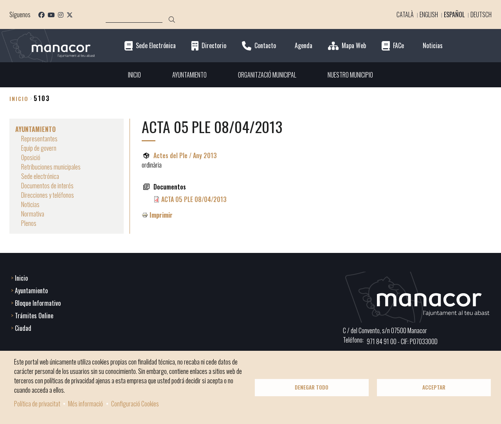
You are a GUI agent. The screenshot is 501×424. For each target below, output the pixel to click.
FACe (398, 45)
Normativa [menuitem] (32, 213)
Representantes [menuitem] (39, 138)
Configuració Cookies (135, 403)
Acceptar (433, 387)
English (429, 14)
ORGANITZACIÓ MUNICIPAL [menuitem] (267, 74)
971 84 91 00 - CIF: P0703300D (402, 341)
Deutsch (481, 14)
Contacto (265, 45)
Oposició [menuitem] (30, 157)
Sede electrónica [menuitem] (40, 176)
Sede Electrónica (156, 45)
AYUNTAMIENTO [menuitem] (189, 74)
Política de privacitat (37, 403)
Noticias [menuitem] (30, 204)
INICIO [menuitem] (134, 74)
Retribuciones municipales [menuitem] (51, 166)
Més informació (85, 403)
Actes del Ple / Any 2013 (185, 155)
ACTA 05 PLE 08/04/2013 (194, 199)
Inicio (19, 98)
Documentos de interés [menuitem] (47, 185)
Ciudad (23, 328)
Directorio (214, 45)
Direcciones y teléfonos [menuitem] (47, 195)
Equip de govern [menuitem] (38, 148)
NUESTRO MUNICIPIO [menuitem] (350, 74)
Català (405, 14)
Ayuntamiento (31, 290)
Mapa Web (354, 45)
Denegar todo (311, 387)
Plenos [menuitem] (28, 223)
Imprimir (161, 215)
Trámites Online (34, 315)
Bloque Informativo (38, 303)
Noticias (433, 45)
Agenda (303, 45)
